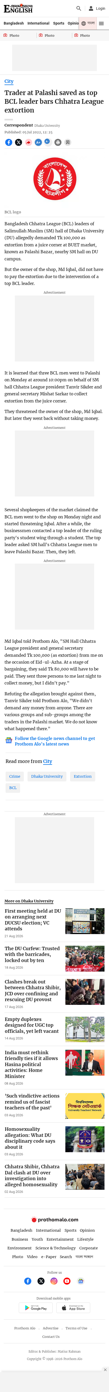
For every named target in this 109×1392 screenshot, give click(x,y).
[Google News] (80, 1281)
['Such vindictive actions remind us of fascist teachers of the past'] (85, 1106)
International (38, 23)
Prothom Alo (24, 1328)
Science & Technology (55, 1248)
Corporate (88, 1248)
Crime (14, 776)
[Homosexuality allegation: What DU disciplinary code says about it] (85, 1141)
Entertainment (60, 1239)
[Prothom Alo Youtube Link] (69, 1282)
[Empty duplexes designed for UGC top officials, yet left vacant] (85, 1029)
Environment (19, 1248)
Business (20, 1239)
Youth (37, 1239)
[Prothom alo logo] (54, 1221)
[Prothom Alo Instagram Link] (56, 1282)
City (8, 81)
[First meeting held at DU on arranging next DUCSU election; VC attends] (85, 923)
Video (32, 1256)
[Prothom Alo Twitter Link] (43, 1282)
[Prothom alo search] (79, 8)
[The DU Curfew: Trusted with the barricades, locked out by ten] (85, 959)
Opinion (74, 23)
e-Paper (48, 1256)
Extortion (83, 776)
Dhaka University (47, 776)
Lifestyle (85, 1239)
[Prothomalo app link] (35, 1308)
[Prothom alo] (18, 8)
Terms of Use (76, 1328)
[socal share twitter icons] (19, 145)
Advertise (50, 1328)
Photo (17, 1256)
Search (66, 1256)
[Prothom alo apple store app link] (73, 1308)
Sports (58, 23)
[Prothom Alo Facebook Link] (30, 1282)
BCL (13, 787)
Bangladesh (14, 23)
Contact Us (51, 1337)
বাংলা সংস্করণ (84, 1256)
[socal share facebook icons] (9, 145)
